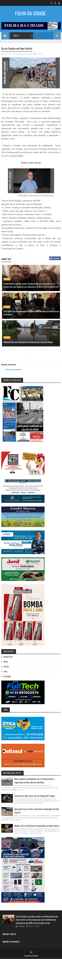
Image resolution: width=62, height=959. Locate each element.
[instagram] (55, 3)
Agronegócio (8, 657)
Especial (6, 666)
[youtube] (59, 3)
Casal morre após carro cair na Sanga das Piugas (34, 795)
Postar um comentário (13, 369)
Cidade (39, 53)
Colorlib (35, 955)
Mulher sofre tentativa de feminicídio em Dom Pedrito (36, 825)
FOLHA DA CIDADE (30, 13)
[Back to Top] (31, 952)
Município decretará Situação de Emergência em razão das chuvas (28, 341)
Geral (5, 671)
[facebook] (51, 3)
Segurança (7, 676)
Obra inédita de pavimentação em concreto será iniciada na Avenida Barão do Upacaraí (31, 313)
